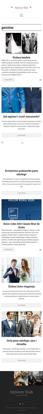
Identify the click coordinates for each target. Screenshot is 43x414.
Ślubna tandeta (21, 57)
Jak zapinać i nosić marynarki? (21, 116)
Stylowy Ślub (21, 391)
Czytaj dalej (8, 80)
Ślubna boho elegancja (21, 286)
